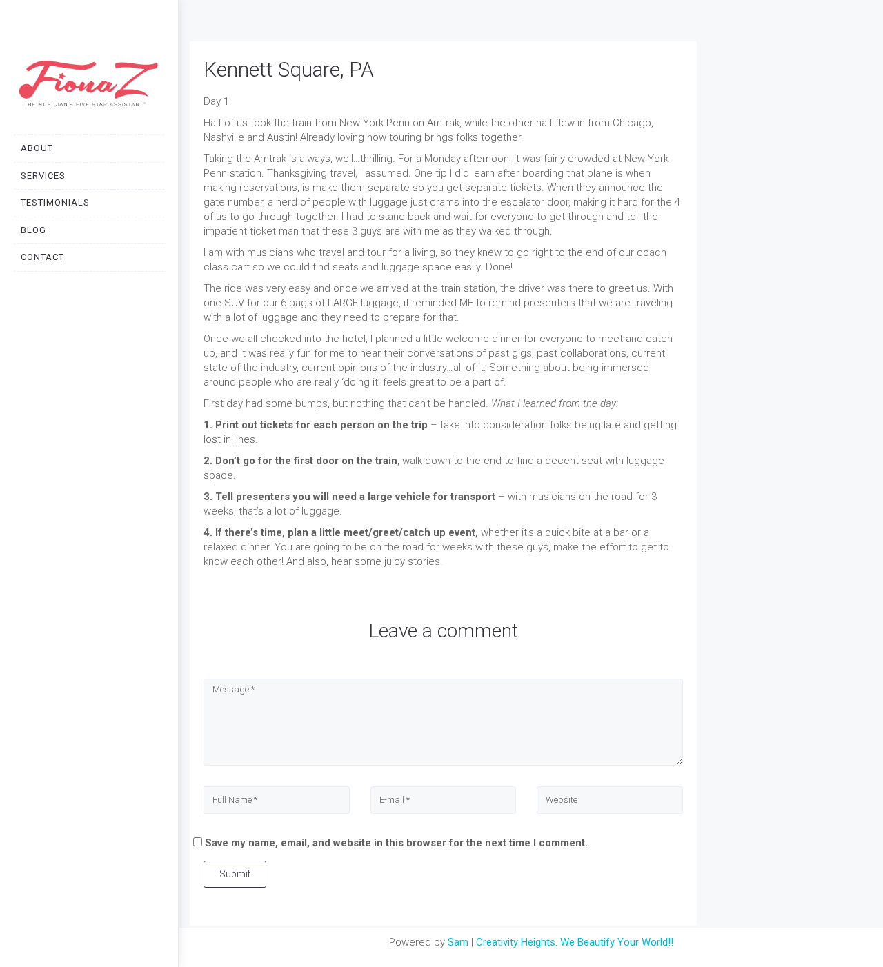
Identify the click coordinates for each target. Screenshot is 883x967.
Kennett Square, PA (289, 69)
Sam (458, 942)
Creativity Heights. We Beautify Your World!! (574, 942)
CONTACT (42, 257)
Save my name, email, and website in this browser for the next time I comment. (396, 843)
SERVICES (43, 175)
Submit (234, 873)
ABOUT (37, 148)
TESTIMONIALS (55, 202)
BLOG (33, 230)
